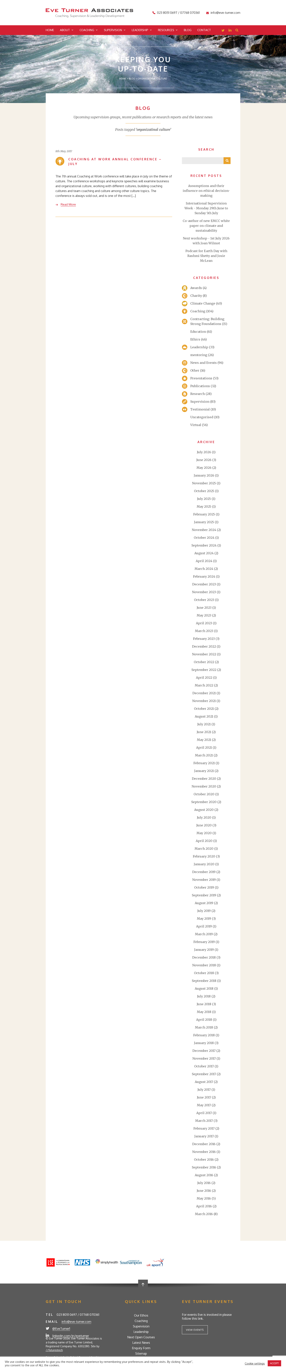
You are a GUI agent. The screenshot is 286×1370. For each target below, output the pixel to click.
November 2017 (204, 1058)
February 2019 (204, 942)
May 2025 (204, 506)
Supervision (113, 30)
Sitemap (141, 1353)
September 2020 (204, 802)
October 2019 (204, 887)
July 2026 (204, 452)
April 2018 (204, 1020)
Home (50, 30)
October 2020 (204, 794)
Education (198, 332)
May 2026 (204, 468)
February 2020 (204, 856)
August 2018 (204, 988)
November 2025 (204, 483)
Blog (187, 30)
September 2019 (204, 895)
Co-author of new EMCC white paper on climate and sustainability (206, 225)
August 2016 (204, 1175)
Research (197, 394)
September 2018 (204, 981)
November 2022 (204, 654)
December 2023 (204, 584)
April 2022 (204, 677)
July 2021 (204, 724)
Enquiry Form (141, 1348)
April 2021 (204, 747)
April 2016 (204, 1206)
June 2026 (203, 460)
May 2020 (204, 833)
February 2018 (204, 1035)
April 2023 (204, 623)
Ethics (195, 339)
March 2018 (204, 1027)
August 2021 (204, 716)
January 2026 (204, 475)
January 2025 (204, 522)
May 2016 (204, 1198)
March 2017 (204, 1121)
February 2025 (204, 514)
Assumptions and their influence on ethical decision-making (206, 190)
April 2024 (204, 561)
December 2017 (204, 1051)
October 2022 (204, 662)
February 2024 (204, 576)
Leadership (140, 30)
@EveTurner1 (61, 1329)
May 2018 (204, 1012)
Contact (204, 30)
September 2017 (204, 1074)
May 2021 (204, 740)
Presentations (201, 378)
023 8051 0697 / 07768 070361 (178, 13)
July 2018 (204, 996)
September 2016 (204, 1167)
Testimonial (200, 409)
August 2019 (204, 903)
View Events (195, 1329)
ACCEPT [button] (274, 1363)
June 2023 (204, 607)
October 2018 (204, 973)
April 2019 (204, 926)
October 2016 (204, 1159)
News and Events (203, 363)
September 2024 (204, 545)
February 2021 (204, 763)
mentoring (198, 355)
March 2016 (204, 1214)
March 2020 (204, 848)
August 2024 (204, 553)
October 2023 (204, 600)
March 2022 (204, 685)
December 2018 (204, 957)
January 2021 (204, 771)
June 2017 (204, 1097)
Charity (196, 296)
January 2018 (204, 1043)
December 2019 (204, 872)
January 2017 (204, 1136)
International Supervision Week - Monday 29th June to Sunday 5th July (206, 208)
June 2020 (204, 825)
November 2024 (204, 530)
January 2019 (204, 950)
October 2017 (204, 1066)
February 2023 (204, 639)
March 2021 (204, 755)
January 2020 (204, 864)
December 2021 (204, 693)
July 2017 (204, 1089)
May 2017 (204, 1105)
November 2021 (204, 701)
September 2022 (203, 670)
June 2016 (204, 1191)
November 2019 (204, 880)
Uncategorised (201, 417)
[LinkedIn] (229, 30)
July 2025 (204, 499)
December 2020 (204, 779)
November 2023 (204, 592)
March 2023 (204, 631)
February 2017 (204, 1128)
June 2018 (204, 1004)
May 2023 (204, 615)
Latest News (141, 1343)
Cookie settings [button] (255, 1363)
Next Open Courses (141, 1337)
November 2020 (204, 786)
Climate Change (202, 303)
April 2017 (204, 1113)
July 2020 (204, 817)
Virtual (195, 425)
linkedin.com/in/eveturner (70, 1336)
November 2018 (204, 965)
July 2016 (204, 1183)
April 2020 (204, 841)
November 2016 (204, 1152)
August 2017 (204, 1082)
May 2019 (204, 918)
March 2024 (204, 569)
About (65, 30)
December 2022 (204, 646)
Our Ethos (141, 1315)
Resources (166, 30)
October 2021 (204, 709)
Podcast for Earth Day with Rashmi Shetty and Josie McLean (206, 256)
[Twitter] (222, 30)
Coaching (87, 30)
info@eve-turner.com (225, 13)
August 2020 (204, 810)
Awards (196, 288)
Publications (200, 386)
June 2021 (204, 732)
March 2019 (204, 934)
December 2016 (204, 1144)
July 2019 (204, 911)
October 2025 (204, 491)
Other (194, 370)
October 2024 (204, 538)
